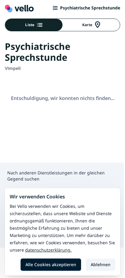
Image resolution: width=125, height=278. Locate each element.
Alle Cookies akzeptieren (50, 264)
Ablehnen (100, 264)
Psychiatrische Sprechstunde (90, 8)
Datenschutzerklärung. (48, 250)
